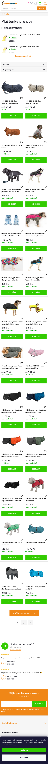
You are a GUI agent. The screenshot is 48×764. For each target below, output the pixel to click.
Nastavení (24, 750)
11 (30, 623)
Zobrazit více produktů (23, 56)
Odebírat (39, 704)
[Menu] (45, 3)
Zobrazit (12, 116)
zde (15, 745)
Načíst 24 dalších (22, 613)
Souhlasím (24, 757)
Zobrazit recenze (15, 650)
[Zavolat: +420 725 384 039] (31, 3)
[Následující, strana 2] (24, 622)
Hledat (41, 8)
